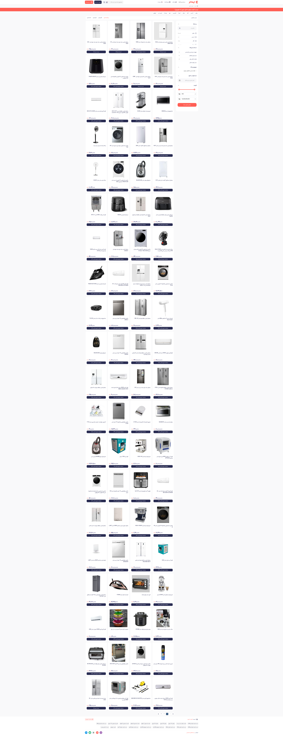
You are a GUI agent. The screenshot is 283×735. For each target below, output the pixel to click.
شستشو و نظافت (193, 55)
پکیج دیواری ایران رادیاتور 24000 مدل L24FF (118, 525)
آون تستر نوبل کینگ (146, 594)
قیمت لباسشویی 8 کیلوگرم (135, 723)
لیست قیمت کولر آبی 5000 (170, 727)
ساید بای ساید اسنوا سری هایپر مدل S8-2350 (97, 699)
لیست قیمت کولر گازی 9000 (101, 723)
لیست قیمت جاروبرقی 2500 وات (158, 727)
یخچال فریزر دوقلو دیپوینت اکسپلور (98, 387)
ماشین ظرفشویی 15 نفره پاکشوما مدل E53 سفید (119, 491)
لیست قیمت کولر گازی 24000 (193, 727)
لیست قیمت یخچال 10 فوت (122, 727)
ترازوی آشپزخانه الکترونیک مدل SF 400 (142, 422)
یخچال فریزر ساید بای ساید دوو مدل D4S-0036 (164, 77)
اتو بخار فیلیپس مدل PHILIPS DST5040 (97, 284)
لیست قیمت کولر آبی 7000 (181, 727)
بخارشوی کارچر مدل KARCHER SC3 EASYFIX (140, 698)
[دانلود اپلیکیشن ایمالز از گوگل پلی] (93, 732)
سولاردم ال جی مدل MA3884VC (166, 422)
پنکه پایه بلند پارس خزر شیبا (100, 145)
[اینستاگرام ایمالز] (101, 732)
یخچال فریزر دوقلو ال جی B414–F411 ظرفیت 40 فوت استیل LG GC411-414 (120, 111)
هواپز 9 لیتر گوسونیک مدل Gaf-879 (142, 491)
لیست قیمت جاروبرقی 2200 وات (145, 727)
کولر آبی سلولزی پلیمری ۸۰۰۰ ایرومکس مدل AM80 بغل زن (118, 699)
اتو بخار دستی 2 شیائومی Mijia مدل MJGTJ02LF (165, 319)
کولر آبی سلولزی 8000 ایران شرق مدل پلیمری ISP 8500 (165, 457)
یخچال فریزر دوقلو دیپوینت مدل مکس (97, 525)
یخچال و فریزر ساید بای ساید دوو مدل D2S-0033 (96, 42)
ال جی (192, 13)
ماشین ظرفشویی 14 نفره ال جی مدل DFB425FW (120, 561)
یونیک (165, 13)
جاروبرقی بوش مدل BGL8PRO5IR (143, 180)
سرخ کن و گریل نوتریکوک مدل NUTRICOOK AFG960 (96, 664)
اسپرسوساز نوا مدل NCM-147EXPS (142, 525)
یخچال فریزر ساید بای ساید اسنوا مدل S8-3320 (119, 42)
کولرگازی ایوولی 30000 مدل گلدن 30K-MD (163, 353)
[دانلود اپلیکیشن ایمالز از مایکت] (86, 732)
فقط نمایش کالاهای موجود (189, 71)
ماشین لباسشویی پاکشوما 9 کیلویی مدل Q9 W (163, 526)
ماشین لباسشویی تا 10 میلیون (113, 723)
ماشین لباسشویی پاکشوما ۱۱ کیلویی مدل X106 (164, 284)
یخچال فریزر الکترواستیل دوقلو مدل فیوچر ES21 (141, 215)
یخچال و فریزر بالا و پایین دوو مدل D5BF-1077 (141, 77)
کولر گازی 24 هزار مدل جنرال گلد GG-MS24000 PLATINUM (120, 284)
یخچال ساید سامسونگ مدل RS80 (143, 42)
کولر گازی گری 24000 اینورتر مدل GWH (97, 629)
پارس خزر (160, 13)
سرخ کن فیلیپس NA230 (123, 215)
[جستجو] (104, 2)
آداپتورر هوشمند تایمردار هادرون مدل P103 (96, 422)
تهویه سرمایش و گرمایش (191, 52)
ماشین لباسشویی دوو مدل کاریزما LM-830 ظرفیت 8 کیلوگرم (141, 664)
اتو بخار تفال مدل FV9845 (122, 594)
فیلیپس (174, 13)
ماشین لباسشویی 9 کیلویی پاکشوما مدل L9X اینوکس (119, 77)
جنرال (184, 13)
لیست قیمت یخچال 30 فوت (133, 727)
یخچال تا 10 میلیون (171, 723)
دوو (170, 13)
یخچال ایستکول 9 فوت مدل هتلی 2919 (164, 180)
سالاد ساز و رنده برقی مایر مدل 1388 (165, 629)
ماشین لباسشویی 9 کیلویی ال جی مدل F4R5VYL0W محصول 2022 (120, 181)
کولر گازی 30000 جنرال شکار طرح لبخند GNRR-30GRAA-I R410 (119, 388)
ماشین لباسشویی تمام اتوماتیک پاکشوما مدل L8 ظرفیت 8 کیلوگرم (97, 491)
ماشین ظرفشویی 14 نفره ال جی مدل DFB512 (120, 319)
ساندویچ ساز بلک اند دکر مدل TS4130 (97, 318)
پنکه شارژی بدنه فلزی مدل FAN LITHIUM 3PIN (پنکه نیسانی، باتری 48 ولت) (164, 250)
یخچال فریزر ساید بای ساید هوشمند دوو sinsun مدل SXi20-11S (141, 284)
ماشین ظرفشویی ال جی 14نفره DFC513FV (119, 664)
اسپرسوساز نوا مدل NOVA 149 (144, 456)
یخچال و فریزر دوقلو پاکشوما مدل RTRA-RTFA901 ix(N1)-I (164, 388)
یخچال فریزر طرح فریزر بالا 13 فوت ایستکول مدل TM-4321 (96, 595)
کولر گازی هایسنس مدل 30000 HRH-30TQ (96, 111)
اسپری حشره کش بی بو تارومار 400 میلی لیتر (163, 664)
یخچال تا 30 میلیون (163, 723)
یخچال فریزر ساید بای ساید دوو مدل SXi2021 (120, 250)
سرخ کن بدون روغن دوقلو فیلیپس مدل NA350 (164, 215)
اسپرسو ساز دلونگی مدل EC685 (143, 111)
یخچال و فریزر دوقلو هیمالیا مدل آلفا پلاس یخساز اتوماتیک (141, 353)
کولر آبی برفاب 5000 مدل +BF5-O (98, 215)
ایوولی (154, 13)
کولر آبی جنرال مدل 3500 (167, 560)
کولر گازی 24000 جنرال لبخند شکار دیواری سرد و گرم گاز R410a (164, 699)
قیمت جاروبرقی (113, 727)
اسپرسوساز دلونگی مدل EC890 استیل (165, 594)
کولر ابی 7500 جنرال (124, 456)
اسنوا (179, 13)
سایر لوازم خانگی (193, 62)
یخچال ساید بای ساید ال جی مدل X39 (142, 387)
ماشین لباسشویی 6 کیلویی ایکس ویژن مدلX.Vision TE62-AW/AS (142, 250)
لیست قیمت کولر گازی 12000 (193, 723)
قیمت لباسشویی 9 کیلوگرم (124, 723)
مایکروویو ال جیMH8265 (167, 111)
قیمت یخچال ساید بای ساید (181, 723)
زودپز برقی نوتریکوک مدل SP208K (143, 629)
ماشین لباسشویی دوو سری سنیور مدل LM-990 (119, 146)
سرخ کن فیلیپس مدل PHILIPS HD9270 (97, 76)
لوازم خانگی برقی (193, 59)
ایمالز (195, 6)
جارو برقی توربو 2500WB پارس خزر (98, 456)
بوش (196, 13)
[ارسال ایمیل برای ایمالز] (97, 732)
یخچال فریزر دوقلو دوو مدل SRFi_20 (142, 318)
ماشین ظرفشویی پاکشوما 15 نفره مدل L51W (120, 422)
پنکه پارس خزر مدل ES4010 (100, 180)
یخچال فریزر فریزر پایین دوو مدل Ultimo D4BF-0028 (164, 42)
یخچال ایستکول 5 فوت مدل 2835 (143, 145)
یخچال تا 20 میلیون (155, 723)
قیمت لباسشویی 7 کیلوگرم (145, 723)
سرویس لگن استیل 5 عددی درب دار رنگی (119, 629)
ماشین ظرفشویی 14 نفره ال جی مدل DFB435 (120, 353)
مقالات (173, 2)
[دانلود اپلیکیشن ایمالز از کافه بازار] (90, 732)
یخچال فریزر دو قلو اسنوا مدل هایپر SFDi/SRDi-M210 (142, 561)
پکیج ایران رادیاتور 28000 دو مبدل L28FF (97, 560)
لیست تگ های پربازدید (104, 727)
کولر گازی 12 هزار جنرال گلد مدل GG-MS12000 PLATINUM (165, 491)
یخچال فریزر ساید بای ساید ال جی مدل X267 (163, 145)
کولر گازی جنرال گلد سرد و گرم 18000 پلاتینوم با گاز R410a (98, 250)
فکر (187, 13)
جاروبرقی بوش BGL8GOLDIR (100, 353)
